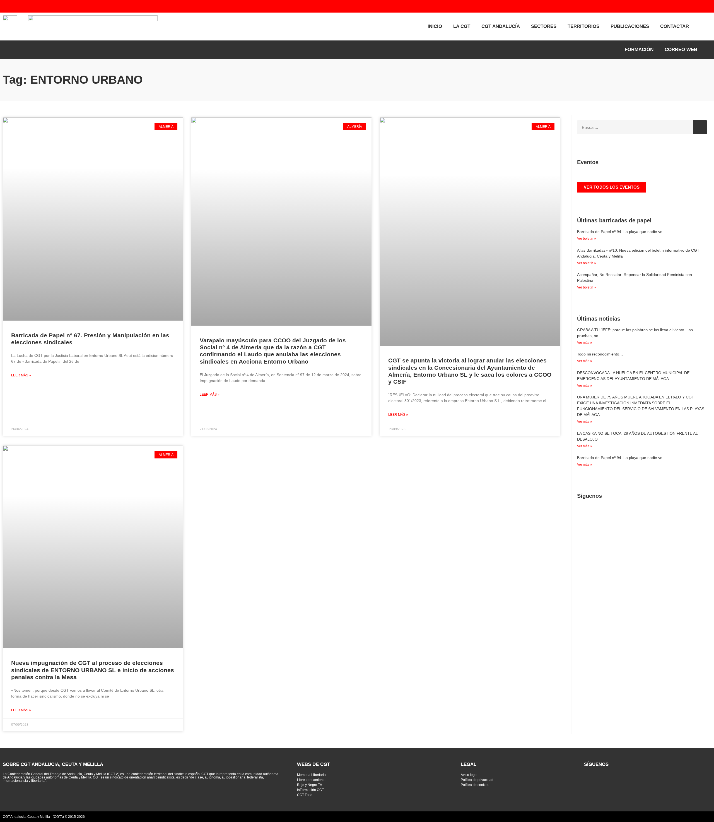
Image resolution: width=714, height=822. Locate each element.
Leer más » (21, 375)
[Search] (700, 127)
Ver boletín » (586, 239)
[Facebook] (677, 6)
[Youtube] (665, 6)
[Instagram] (688, 6)
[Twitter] (654, 6)
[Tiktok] (699, 6)
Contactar (674, 26)
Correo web (681, 49)
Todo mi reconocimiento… (600, 354)
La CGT (461, 26)
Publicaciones (630, 26)
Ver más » (584, 343)
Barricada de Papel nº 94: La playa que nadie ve (619, 231)
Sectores (543, 26)
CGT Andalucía (500, 26)
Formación (639, 49)
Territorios (583, 26)
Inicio (435, 26)
